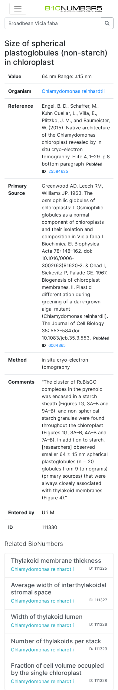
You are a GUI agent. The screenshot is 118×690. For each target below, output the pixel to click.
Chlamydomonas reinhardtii (73, 91)
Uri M (48, 512)
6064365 (57, 345)
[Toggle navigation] (17, 9)
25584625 (58, 171)
